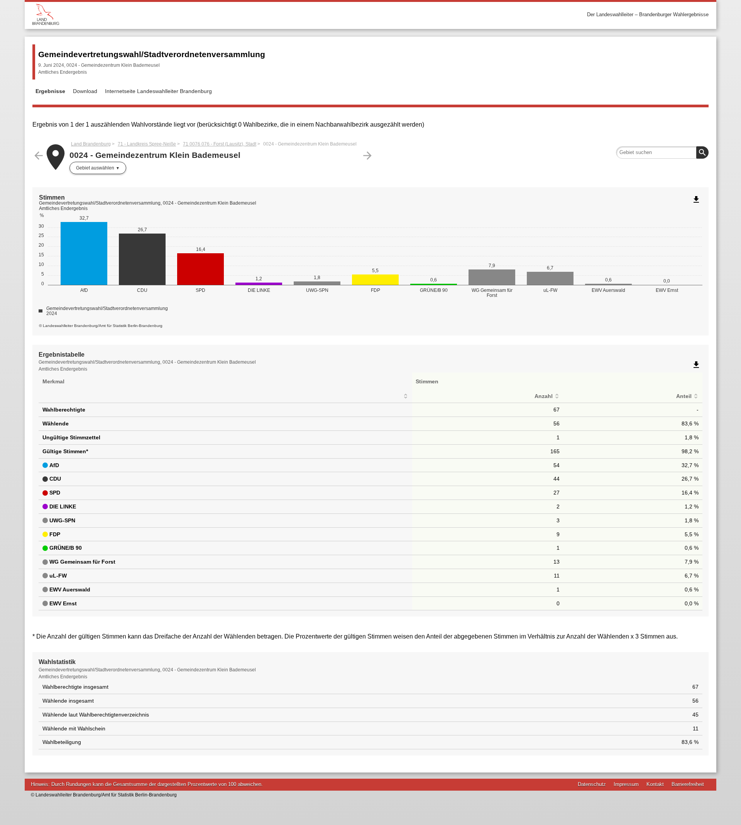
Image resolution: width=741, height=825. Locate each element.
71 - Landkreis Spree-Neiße (147, 144)
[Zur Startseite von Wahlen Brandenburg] (201, 14)
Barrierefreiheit (688, 784)
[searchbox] (662, 152)
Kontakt (655, 784)
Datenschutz (592, 784)
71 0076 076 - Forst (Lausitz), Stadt (219, 144)
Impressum (626, 784)
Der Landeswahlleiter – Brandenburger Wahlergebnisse (648, 14)
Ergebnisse (50, 91)
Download (85, 91)
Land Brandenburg (91, 144)
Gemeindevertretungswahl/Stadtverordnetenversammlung (151, 54)
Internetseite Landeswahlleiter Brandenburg (158, 91)
